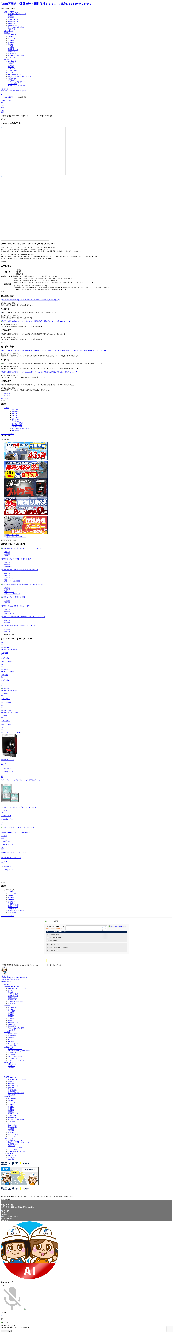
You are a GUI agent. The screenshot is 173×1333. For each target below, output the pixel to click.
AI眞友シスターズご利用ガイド (18, 86)
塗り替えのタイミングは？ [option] (53, 944)
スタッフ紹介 (12, 70)
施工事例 (7, 33)
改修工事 (11, 42)
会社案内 (7, 59)
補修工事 (11, 40)
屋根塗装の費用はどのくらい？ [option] (55, 937)
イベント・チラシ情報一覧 (16, 82)
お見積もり (11, 1066)
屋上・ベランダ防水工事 (16, 27)
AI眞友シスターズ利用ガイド (17, 1060)
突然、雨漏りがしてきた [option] (53, 934)
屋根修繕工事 (12, 25)
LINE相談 (11, 1068)
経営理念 (11, 65)
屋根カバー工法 (13, 21)
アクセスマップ (13, 69)
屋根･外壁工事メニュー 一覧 (17, 14)
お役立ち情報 (8, 72)
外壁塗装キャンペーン (15, 74)
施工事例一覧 (12, 34)
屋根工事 (11, 44)
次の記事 (7, 395)
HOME (6, 985)
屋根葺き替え (12, 23)
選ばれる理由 (8, 31)
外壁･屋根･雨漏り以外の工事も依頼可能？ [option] (57, 947)
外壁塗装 (11, 16)
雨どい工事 (11, 38)
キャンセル (4, 1331)
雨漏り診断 (11, 29)
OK (10, 1331)
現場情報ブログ (13, 78)
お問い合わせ (8, 1062)
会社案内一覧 (12, 61)
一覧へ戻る (4, 398)
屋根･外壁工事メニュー (11, 12)
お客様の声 (11, 80)
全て (6, 408)
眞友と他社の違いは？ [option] (52, 950)
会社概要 (11, 67)
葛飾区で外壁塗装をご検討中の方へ (19, 76)
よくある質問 (12, 84)
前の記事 (7, 393)
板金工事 (11, 36)
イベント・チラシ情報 (15, 1056)
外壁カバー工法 (13, 19)
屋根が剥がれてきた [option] (52, 940)
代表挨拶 (11, 63)
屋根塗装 (11, 17)
